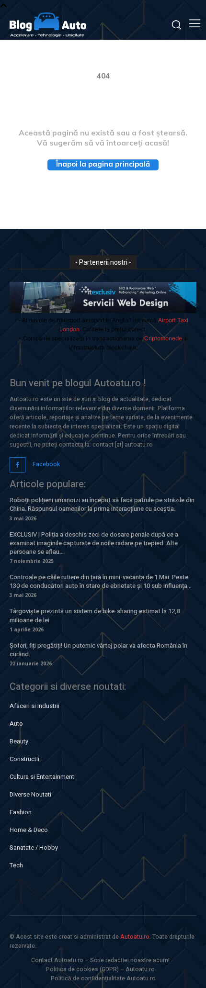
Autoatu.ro (134, 936)
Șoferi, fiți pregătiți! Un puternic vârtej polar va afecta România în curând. (98, 650)
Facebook (46, 464)
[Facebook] (17, 465)
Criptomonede (163, 338)
